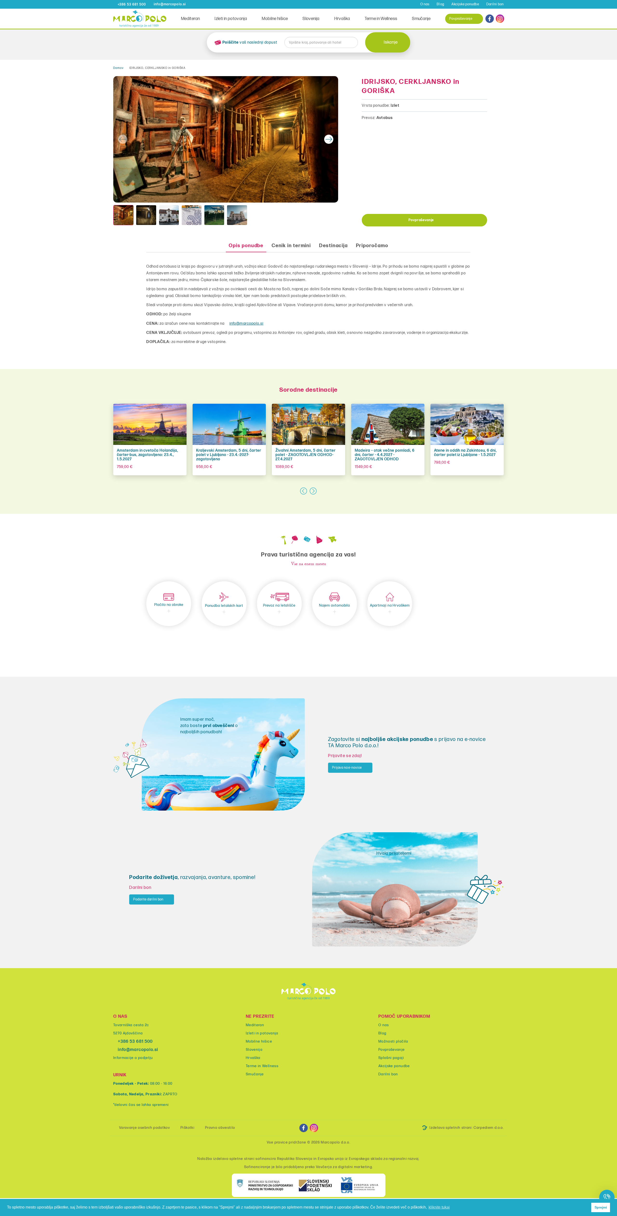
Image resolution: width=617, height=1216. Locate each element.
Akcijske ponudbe (465, 4)
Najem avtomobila (334, 605)
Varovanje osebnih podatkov (144, 1128)
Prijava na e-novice (347, 768)
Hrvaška (342, 18)
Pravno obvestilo (220, 1128)
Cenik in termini (291, 246)
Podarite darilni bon (148, 899)
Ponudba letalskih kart (224, 606)
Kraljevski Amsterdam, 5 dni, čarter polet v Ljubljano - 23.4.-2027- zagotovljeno (228, 455)
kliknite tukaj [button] (439, 1207)
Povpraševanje (460, 19)
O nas (425, 4)
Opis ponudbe (246, 246)
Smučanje (421, 18)
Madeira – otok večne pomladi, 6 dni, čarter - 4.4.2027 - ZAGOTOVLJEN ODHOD (385, 455)
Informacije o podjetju (133, 1058)
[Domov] (139, 18)
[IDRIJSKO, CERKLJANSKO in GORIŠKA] (225, 139)
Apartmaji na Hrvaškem (390, 605)
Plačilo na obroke (168, 605)
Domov (118, 68)
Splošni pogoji (391, 1058)
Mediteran (190, 18)
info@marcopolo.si (246, 323)
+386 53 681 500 (135, 1041)
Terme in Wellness (381, 18)
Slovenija (310, 18)
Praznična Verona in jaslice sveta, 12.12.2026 (68, 452)
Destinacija (333, 246)
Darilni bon (495, 4)
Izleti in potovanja (231, 18)
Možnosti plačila (393, 1041)
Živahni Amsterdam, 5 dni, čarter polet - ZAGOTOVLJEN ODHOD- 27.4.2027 (305, 455)
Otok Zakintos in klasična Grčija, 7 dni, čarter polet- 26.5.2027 (544, 452)
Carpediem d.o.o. (489, 1128)
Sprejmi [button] (601, 1207)
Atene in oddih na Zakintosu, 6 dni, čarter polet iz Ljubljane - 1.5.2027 (465, 452)
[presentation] (122, 139)
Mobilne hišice (275, 18)
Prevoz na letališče (279, 605)
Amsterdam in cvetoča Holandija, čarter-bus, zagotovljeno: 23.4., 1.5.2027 (147, 455)
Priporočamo (372, 246)
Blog (440, 4)
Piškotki (187, 1128)
